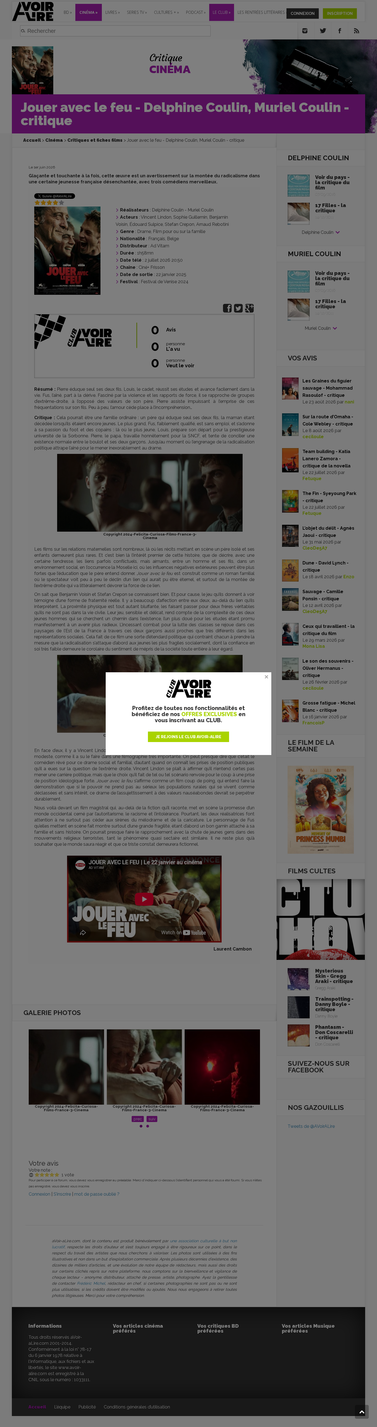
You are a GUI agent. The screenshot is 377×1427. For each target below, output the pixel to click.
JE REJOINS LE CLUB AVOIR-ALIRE (188, 737)
